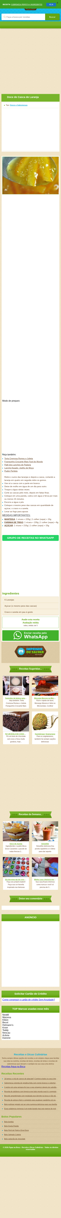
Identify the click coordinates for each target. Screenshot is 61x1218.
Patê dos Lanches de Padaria (17, 465)
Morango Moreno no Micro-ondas (45, 698)
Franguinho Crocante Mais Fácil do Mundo (23, 461)
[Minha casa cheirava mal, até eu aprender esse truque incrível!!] (45, 867)
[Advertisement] (30, 59)
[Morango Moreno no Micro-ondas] (45, 686)
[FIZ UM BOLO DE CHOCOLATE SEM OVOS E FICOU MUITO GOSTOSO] (16, 721)
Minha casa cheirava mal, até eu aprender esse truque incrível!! (45, 880)
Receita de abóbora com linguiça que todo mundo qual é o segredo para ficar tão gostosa (32, 1092)
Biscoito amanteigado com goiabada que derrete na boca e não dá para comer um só (32, 1096)
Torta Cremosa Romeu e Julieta (18, 458)
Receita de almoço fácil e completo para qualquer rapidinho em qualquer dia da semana (32, 1100)
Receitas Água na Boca (13, 1066)
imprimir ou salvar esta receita (30, 651)
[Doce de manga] (16, 831)
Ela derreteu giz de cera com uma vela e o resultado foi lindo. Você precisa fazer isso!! (16, 880)
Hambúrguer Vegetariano (45, 734)
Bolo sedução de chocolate (14, 1139)
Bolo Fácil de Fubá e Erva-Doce (16, 1130)
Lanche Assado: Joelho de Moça (19, 468)
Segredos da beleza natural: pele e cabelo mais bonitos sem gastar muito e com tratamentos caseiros (16, 698)
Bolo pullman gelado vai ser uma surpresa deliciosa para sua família (30, 1104)
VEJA (51, 4)
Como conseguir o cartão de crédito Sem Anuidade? (28, 999)
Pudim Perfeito (11, 471)
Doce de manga (16, 844)
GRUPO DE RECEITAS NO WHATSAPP (30, 537)
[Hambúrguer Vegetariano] (45, 721)
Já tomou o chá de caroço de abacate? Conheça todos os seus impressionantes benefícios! (32, 1079)
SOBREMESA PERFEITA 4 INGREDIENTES (26, 4)
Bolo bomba (9, 1122)
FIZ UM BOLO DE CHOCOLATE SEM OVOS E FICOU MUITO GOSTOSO (16, 734)
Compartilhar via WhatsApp (30, 635)
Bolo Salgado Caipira (12, 1135)
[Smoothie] (45, 831)
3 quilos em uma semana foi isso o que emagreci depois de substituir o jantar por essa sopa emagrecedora (32, 1087)
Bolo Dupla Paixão (11, 1126)
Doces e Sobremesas (19, 105)
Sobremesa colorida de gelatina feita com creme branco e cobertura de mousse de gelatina (32, 1083)
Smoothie (45, 844)
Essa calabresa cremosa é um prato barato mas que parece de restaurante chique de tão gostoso (32, 1109)
